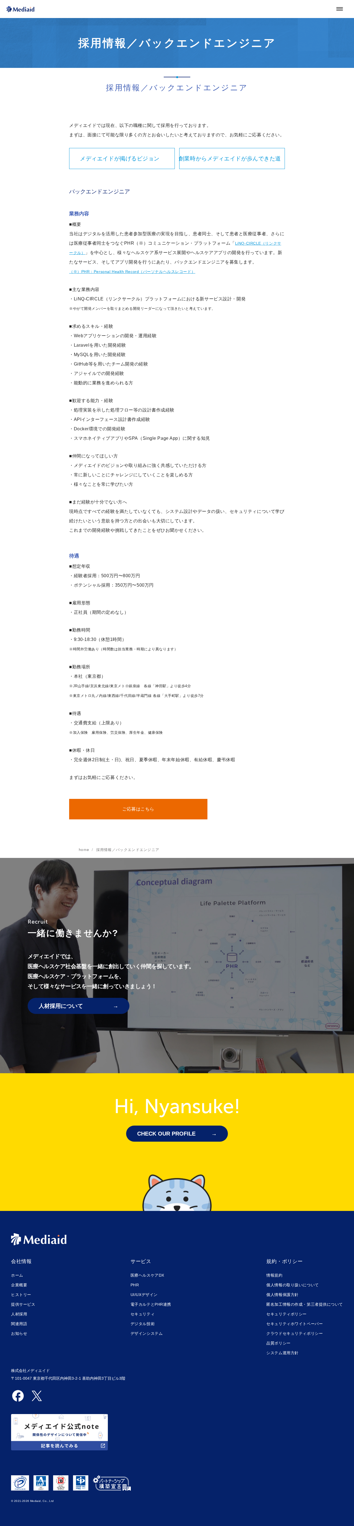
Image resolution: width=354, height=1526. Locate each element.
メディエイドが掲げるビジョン (120, 158)
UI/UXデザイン (144, 1294)
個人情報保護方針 (282, 1294)
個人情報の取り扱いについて (292, 1285)
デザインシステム (147, 1333)
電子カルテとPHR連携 (151, 1304)
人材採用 (19, 1314)
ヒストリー (21, 1294)
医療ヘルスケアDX (147, 1275)
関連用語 (19, 1323)
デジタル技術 (143, 1323)
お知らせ (19, 1333)
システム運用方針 (282, 1353)
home (84, 849)
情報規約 (274, 1275)
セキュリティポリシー (286, 1314)
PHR (135, 1285)
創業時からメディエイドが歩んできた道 (230, 158)
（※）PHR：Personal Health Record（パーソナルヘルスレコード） (132, 271)
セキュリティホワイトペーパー (294, 1323)
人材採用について (61, 1006)
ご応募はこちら (138, 809)
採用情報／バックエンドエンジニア (128, 849)
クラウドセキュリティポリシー (294, 1333)
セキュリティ (143, 1314)
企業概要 (19, 1285)
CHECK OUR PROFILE (166, 1134)
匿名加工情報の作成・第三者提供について (304, 1304)
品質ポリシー (278, 1343)
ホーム (17, 1275)
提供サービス (23, 1304)
